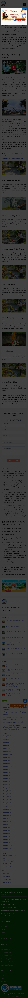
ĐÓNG (24, 9)
